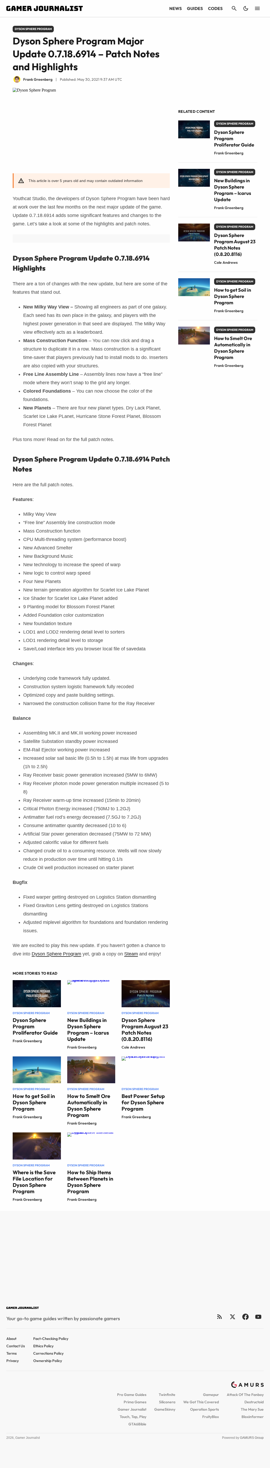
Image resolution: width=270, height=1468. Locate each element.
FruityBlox (210, 1416)
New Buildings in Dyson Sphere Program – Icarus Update (88, 1029)
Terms (11, 1353)
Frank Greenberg (27, 1041)
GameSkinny (164, 1409)
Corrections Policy (48, 1353)
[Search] (234, 8)
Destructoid (254, 1402)
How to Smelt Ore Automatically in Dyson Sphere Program (88, 1105)
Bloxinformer (253, 1416)
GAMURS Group (252, 1438)
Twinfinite (167, 1394)
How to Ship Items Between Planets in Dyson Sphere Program (90, 1181)
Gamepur (211, 1394)
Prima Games (135, 1402)
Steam (131, 953)
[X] (232, 1316)
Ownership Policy (47, 1360)
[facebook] (245, 1316)
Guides (195, 8)
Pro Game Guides (131, 1394)
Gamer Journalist (132, 1409)
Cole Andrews (133, 1047)
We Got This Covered (201, 1402)
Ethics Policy (43, 1346)
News (175, 8)
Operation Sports (204, 1409)
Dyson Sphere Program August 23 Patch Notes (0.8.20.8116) (145, 1029)
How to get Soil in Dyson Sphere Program (34, 1102)
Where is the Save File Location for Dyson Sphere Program (34, 1181)
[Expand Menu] (257, 8)
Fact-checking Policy (50, 1338)
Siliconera (167, 1402)
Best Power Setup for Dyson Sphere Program (143, 1102)
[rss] (219, 1316)
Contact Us (15, 1346)
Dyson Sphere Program (56, 953)
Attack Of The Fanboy (245, 1394)
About (11, 1338)
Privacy (12, 1360)
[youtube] (258, 1316)
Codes (215, 8)
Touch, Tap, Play (133, 1416)
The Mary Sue (252, 1409)
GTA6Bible (137, 1424)
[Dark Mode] (245, 8)
